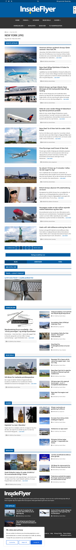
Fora (60, 262)
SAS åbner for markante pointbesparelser (19, 377)
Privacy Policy (58, 533)
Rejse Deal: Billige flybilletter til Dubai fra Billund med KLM (54, 68)
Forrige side (11, 248)
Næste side (37, 248)
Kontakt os (46, 533)
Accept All (36, 542)
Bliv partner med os (65, 535)
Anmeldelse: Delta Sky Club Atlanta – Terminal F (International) (59, 334)
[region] (24, 536)
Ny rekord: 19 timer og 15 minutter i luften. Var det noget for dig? (54, 169)
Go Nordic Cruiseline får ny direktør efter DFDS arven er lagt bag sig (25, 511)
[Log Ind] (74, 12)
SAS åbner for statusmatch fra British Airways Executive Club (60, 466)
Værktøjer (38, 262)
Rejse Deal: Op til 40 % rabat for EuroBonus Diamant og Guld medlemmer (61, 371)
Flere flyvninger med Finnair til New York (53, 148)
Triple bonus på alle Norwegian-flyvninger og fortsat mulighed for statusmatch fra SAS (61, 477)
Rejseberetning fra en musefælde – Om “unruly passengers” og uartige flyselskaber (20, 330)
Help (51, 533)
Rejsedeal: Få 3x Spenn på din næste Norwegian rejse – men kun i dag (60, 360)
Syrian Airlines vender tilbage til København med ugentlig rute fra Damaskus (61, 511)
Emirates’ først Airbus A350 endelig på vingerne (59, 419)
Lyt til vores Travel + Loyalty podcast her (19, 278)
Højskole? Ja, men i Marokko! (15, 425)
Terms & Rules (67, 533)
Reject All (24, 542)
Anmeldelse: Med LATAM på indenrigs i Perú (59, 323)
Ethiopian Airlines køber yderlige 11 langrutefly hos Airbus (59, 441)
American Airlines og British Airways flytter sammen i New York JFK (54, 48)
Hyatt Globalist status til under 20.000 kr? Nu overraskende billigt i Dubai (19, 473)
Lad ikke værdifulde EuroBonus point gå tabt (61, 455)
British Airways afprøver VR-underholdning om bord (54, 189)
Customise (12, 542)
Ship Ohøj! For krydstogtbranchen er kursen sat (60, 345)
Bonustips (9, 450)
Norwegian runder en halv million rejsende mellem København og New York (54, 208)
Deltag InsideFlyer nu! (38, 255)
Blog (16, 262)
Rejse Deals (10, 355)
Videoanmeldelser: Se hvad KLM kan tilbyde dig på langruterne (61, 312)
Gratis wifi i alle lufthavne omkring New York (55, 227)
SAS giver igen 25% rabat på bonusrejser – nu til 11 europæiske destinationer (60, 382)
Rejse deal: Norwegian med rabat (59, 393)
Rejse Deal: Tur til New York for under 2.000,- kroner (55, 129)
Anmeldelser (10, 307)
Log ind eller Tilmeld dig (64, 1)
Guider (8, 403)
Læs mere (59, 58)
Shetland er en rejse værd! (59, 429)
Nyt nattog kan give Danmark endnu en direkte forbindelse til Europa (26, 522)
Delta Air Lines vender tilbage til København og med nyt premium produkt (55, 110)
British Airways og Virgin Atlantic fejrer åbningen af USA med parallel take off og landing (54, 89)
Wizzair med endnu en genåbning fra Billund (58, 408)
